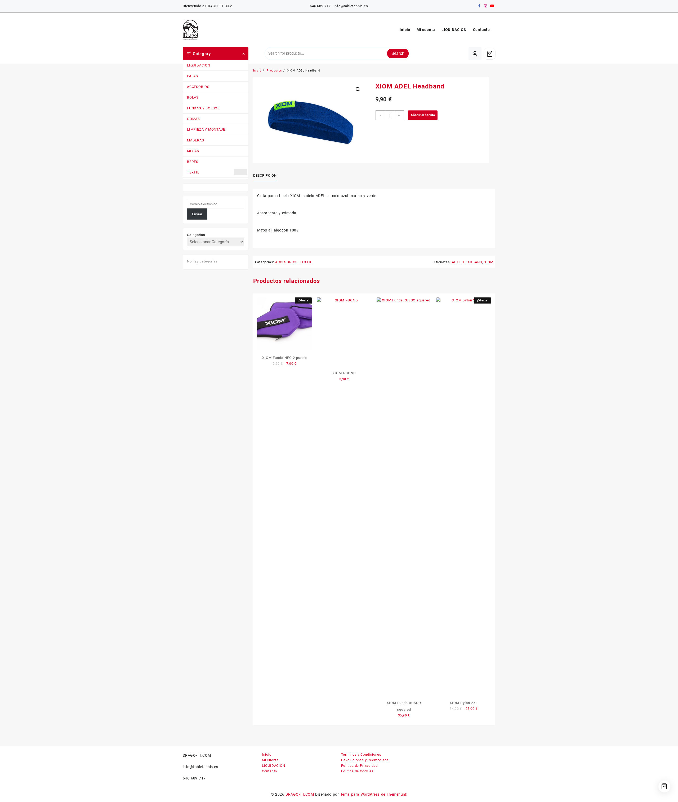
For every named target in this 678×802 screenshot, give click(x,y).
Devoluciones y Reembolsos (365, 760)
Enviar (197, 214)
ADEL (456, 262)
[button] (358, 89)
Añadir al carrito (423, 115)
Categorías (196, 235)
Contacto (269, 771)
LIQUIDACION (198, 65)
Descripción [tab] (265, 175)
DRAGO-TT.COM (300, 794)
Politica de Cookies (357, 771)
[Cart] (490, 54)
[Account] (475, 53)
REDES (192, 162)
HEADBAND (472, 262)
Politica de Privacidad (359, 766)
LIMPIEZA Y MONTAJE (206, 129)
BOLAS (193, 97)
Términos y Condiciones (361, 754)
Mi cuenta (270, 760)
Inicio (266, 754)
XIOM (488, 262)
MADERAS (195, 140)
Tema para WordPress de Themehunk (373, 794)
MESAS (193, 151)
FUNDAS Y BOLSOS (203, 108)
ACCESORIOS (198, 87)
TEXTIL (193, 172)
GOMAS (193, 119)
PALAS (192, 76)
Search (397, 53)
